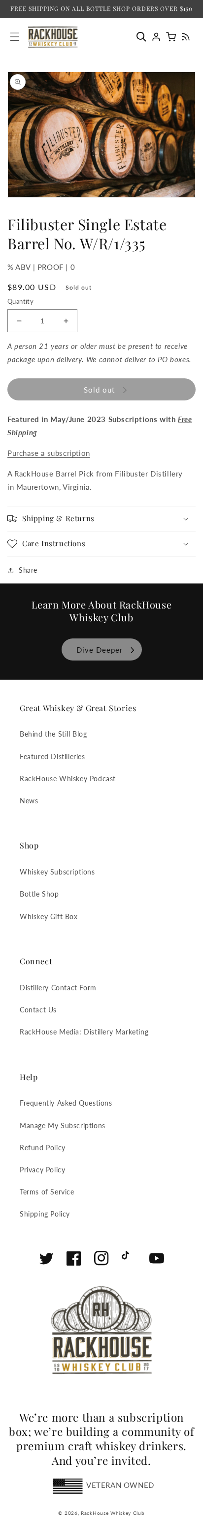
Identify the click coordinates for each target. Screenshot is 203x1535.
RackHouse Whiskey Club (112, 1513)
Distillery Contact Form (58, 987)
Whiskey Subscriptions (57, 872)
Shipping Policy (45, 1214)
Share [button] (28, 570)
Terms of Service (47, 1192)
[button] (143, 37)
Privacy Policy (42, 1169)
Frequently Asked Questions (66, 1103)
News (29, 800)
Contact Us (38, 1010)
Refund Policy (43, 1147)
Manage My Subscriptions (62, 1125)
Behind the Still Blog (53, 734)
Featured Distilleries (52, 756)
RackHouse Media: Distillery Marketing (84, 1032)
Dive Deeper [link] (99, 649)
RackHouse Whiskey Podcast (68, 778)
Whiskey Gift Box (49, 916)
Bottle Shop (39, 894)
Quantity (20, 301)
